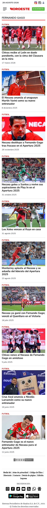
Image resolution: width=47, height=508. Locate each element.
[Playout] (35, 2)
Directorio (7, 475)
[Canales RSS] (28, 489)
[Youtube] (23, 489)
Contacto (16, 475)
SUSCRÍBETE (38, 9)
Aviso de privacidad (20, 472)
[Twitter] (18, 489)
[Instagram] (7, 489)
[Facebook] (12, 489)
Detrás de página (29, 475)
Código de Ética (36, 472)
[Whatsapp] (34, 489)
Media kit (7, 472)
